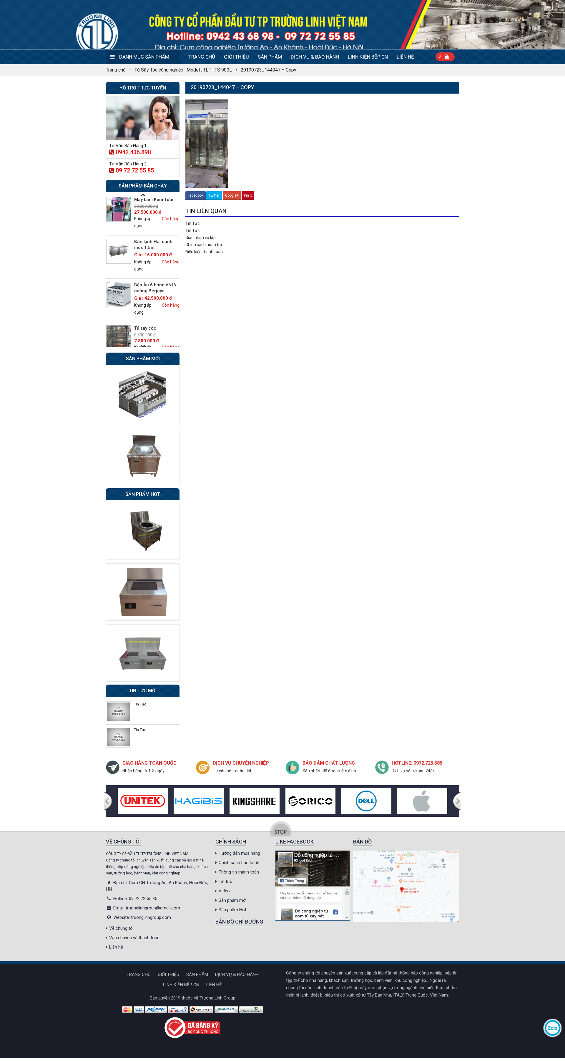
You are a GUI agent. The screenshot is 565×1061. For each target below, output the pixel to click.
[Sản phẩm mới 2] (143, 456)
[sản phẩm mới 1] (143, 395)
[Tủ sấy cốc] (119, 338)
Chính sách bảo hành (239, 862)
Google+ (232, 195)
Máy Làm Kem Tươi (153, 199)
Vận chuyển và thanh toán (134, 937)
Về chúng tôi (121, 928)
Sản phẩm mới (233, 900)
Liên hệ (405, 57)
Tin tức (225, 881)
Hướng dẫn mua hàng (239, 853)
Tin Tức (192, 223)
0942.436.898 (133, 152)
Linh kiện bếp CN (368, 57)
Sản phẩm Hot (232, 909)
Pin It (248, 195)
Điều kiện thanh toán (204, 251)
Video (224, 891)
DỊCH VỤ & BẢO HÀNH (315, 57)
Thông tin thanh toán (239, 872)
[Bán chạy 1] (143, 531)
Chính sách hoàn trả (203, 244)
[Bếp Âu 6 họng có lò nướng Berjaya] (119, 294)
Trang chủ (201, 57)
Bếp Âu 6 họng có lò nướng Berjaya (155, 287)
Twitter (214, 195)
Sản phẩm (270, 57)
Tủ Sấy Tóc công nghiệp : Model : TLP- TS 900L (183, 70)
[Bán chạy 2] (143, 592)
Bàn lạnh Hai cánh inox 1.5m (153, 244)
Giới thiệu (236, 57)
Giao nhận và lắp (200, 237)
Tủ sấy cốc (145, 328)
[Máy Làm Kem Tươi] (119, 209)
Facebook (195, 195)
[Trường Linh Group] (282, 24)
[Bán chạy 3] (143, 652)
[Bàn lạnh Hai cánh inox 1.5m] (119, 251)
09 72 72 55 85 (135, 170)
